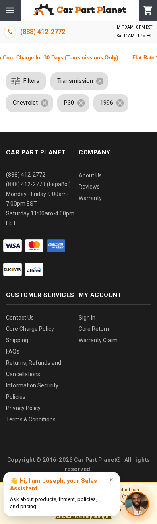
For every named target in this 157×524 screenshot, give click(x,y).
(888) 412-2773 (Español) (38, 184)
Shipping (17, 340)
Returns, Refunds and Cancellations (33, 368)
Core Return (93, 329)
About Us (90, 175)
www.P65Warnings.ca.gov (84, 516)
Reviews (89, 186)
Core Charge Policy (30, 329)
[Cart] (148, 10)
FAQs (12, 351)
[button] (26, 81)
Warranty (90, 198)
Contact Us (20, 317)
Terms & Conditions (31, 419)
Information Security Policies (32, 391)
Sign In (86, 317)
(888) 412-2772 (25, 174)
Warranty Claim (98, 340)
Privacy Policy (23, 408)
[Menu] (10, 10)
